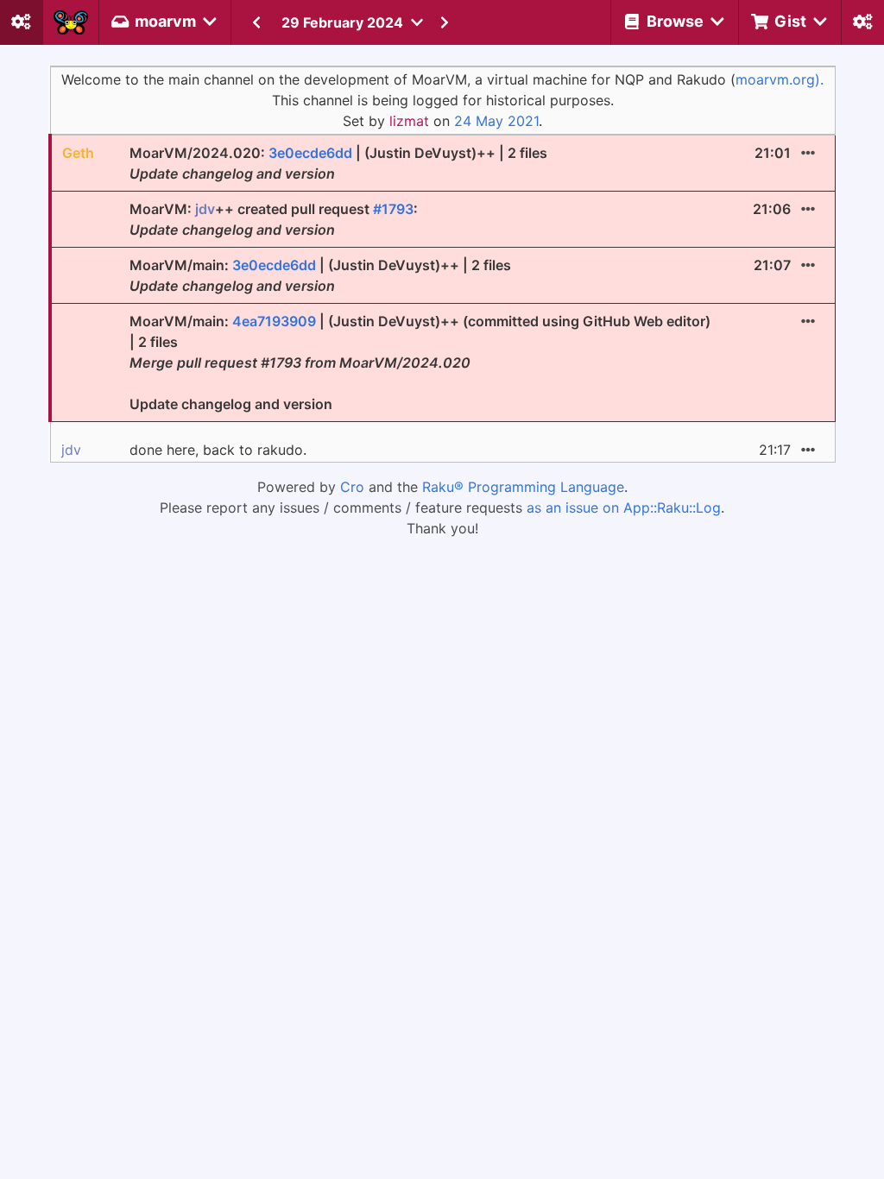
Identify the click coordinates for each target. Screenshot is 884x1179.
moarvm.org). (780, 79)
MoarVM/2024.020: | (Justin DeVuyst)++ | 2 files (338, 163)
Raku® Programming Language (523, 486)
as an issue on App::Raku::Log (624, 507)
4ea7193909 (274, 321)
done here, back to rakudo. (217, 449)
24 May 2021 (496, 120)
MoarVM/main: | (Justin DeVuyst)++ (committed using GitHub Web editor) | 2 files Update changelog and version (419, 362)
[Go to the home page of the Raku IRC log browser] (70, 22)
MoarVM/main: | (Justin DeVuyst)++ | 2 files (320, 275)
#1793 (393, 209)
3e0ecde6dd (310, 152)
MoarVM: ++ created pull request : (273, 219)
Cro (352, 486)
